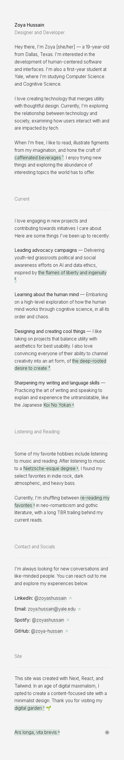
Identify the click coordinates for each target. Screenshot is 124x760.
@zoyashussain (50, 598)
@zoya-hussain (47, 631)
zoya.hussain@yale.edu (52, 609)
